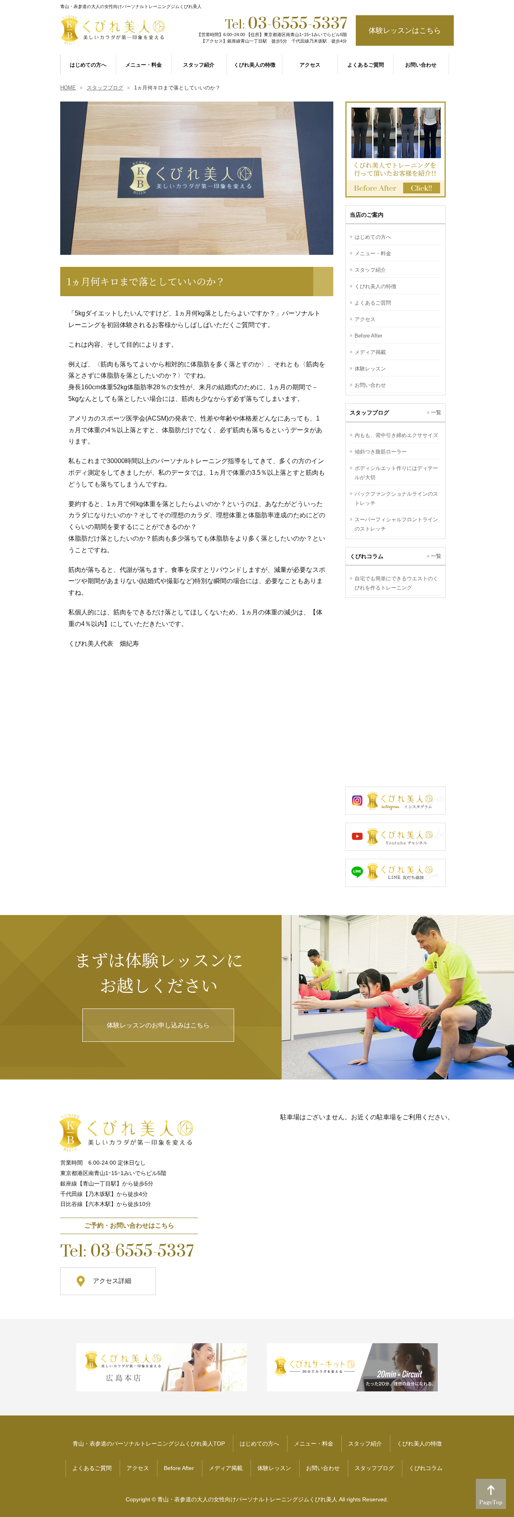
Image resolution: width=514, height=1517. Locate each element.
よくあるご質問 (373, 303)
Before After (368, 336)
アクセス (365, 319)
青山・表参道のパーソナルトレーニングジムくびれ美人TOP (149, 1443)
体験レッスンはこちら (405, 30)
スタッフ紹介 (370, 270)
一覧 (436, 412)
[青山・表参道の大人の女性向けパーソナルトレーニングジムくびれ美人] (113, 37)
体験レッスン (370, 369)
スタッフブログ (374, 1468)
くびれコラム (426, 1468)
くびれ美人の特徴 (375, 286)
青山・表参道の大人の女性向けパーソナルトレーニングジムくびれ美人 (247, 1499)
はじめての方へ (373, 237)
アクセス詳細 (112, 1280)
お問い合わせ (370, 385)
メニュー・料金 (373, 253)
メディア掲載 (370, 352)
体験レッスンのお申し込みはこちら (158, 1025)
